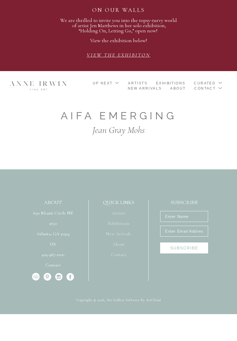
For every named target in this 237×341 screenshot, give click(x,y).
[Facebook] (70, 277)
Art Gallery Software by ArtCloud (134, 300)
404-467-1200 (53, 254)
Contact (53, 265)
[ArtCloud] (37, 277)
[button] (106, 83)
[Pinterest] (48, 277)
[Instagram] (59, 277)
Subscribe (184, 248)
